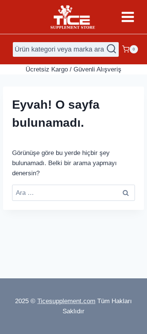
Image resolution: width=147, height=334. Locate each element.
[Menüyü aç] (127, 17)
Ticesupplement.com (66, 301)
